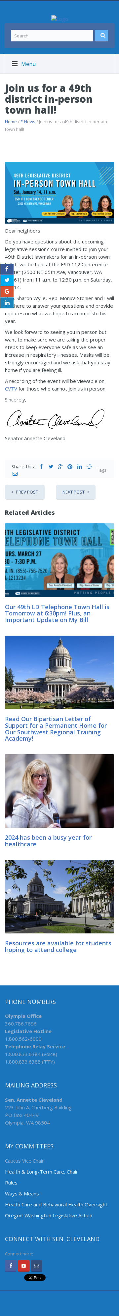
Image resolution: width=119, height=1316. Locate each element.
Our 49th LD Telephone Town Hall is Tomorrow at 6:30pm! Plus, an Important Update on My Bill (57, 613)
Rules (11, 1182)
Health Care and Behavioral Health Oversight (56, 1204)
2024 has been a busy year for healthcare (48, 840)
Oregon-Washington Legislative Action (48, 1215)
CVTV (11, 388)
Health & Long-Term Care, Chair (41, 1171)
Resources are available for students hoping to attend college (58, 946)
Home (11, 122)
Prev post (27, 492)
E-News (27, 122)
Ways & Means (22, 1193)
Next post (73, 492)
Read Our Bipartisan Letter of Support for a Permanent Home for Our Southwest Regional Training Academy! (56, 728)
